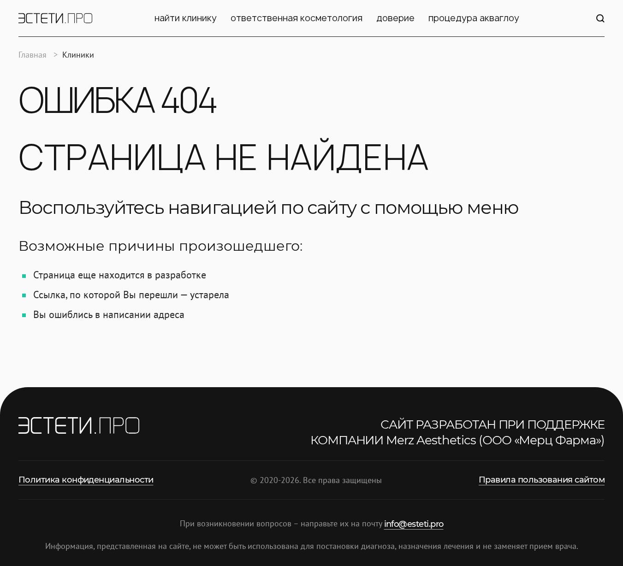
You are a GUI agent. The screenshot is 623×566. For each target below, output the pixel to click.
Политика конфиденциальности (85, 480)
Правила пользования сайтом (542, 480)
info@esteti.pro (414, 524)
